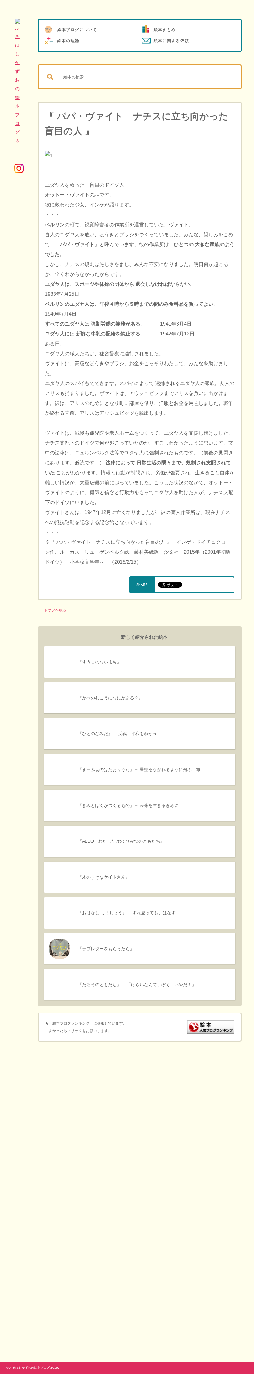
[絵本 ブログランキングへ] (210, 1030)
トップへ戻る (55, 610)
